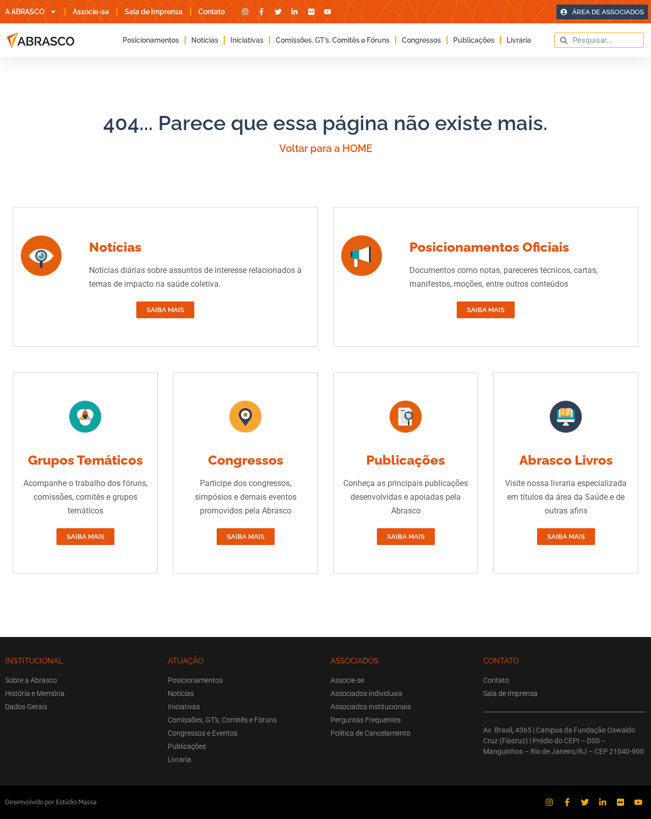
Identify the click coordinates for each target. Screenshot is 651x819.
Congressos (421, 40)
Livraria (519, 40)
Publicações (473, 40)
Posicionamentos (151, 40)
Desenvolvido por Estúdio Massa (51, 802)
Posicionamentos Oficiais (489, 247)
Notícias (204, 40)
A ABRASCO (25, 12)
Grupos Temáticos (85, 460)
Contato (211, 12)
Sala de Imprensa (154, 12)
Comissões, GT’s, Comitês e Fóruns (333, 40)
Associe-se (91, 12)
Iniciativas (246, 40)
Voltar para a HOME (325, 148)
